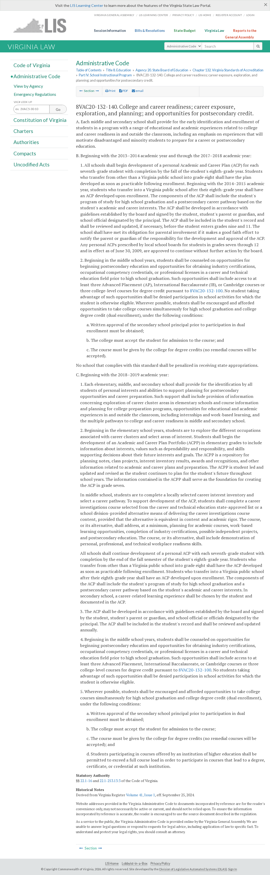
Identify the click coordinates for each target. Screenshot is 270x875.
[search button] (258, 46)
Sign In (232, 869)
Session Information (110, 30)
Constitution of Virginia (39, 120)
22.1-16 (86, 780)
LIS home (205, 15)
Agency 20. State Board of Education (162, 70)
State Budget (185, 30)
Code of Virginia (31, 65)
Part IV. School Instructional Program (105, 75)
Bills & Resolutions (150, 30)
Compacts (24, 153)
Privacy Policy (183, 15)
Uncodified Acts (31, 164)
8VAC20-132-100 (206, 291)
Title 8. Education (118, 70)
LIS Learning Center (86, 5)
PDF (125, 91)
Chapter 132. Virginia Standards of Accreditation (227, 70)
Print (111, 91)
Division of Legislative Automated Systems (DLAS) (193, 869)
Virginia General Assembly (114, 15)
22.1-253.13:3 (110, 780)
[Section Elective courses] (81, 91)
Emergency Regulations (35, 93)
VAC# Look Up (23, 102)
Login (250, 15)
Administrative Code (36, 76)
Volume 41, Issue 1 (140, 795)
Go (58, 109)
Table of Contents (89, 70)
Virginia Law (214, 30)
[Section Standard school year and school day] (97, 91)
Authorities (26, 142)
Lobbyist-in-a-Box (134, 864)
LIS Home (112, 864)
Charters (23, 131)
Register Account (229, 15)
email (139, 91)
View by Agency (28, 85)
